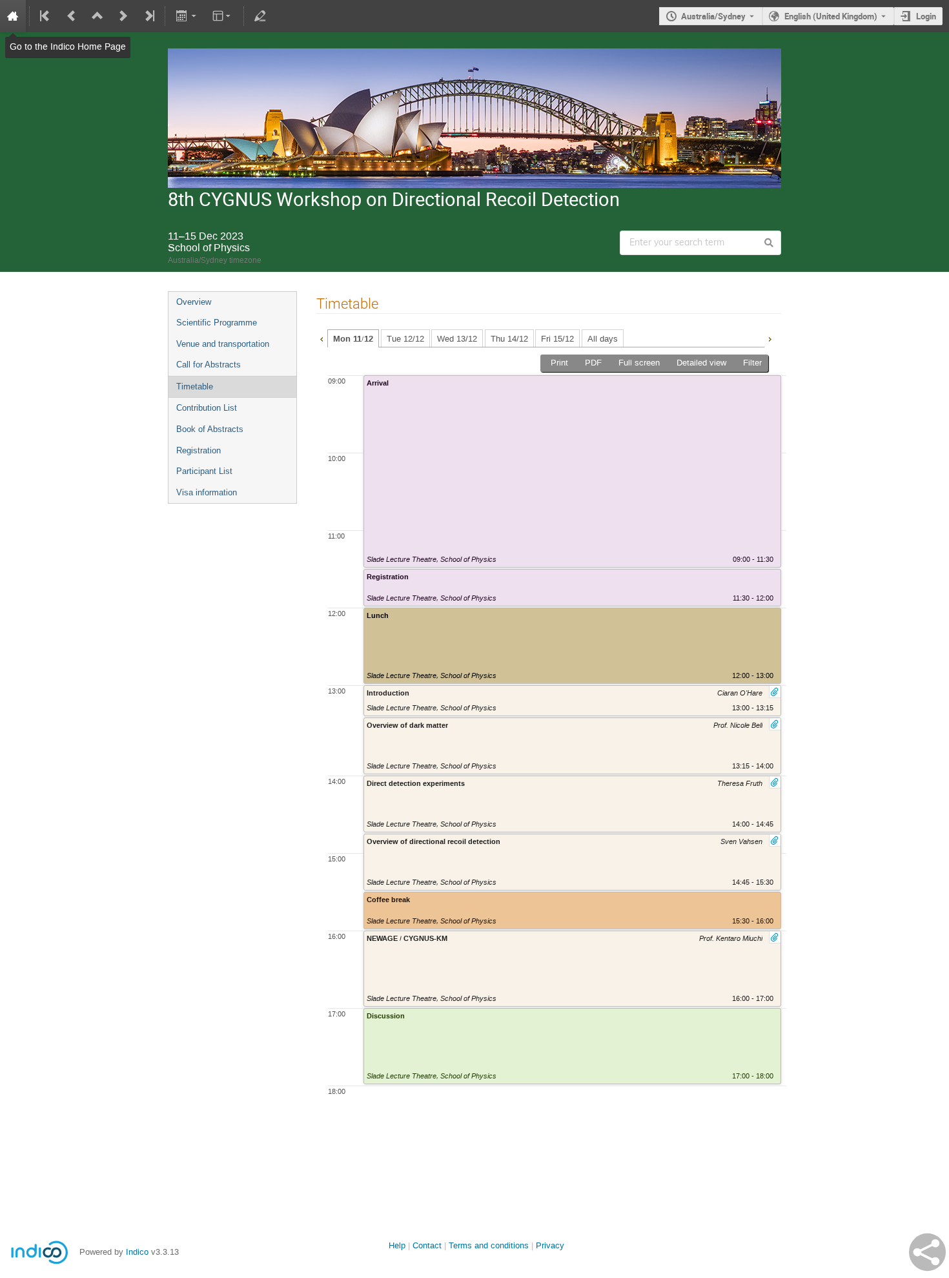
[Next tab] (769, 337)
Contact (427, 1245)
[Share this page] (927, 1252)
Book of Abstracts (209, 429)
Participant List (204, 471)
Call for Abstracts (208, 364)
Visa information (206, 492)
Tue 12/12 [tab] (405, 338)
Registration (198, 450)
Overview (193, 302)
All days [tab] (602, 338)
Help (397, 1245)
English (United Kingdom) (830, 16)
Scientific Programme (216, 322)
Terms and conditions (489, 1245)
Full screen (639, 362)
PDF (593, 362)
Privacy (550, 1245)
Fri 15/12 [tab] (557, 338)
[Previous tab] (321, 337)
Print (559, 362)
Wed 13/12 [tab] (457, 338)
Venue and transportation (222, 344)
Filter (752, 362)
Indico (137, 1251)
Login (926, 16)
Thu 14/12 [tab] (509, 338)
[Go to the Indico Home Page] (13, 16)
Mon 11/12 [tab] (353, 339)
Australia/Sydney (713, 16)
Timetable (194, 386)
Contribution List (206, 408)
